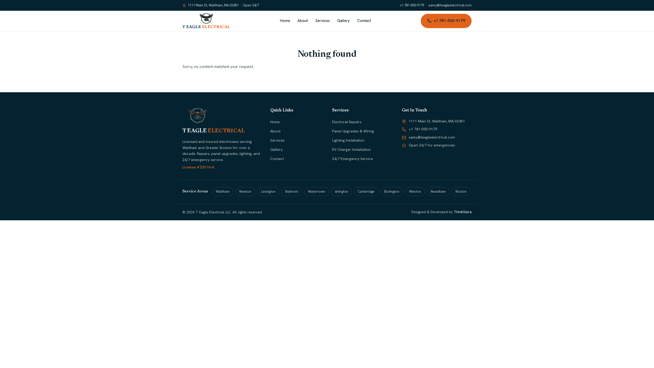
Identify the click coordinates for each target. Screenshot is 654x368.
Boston (461, 191)
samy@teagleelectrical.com (450, 5)
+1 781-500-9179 (412, 5)
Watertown (316, 191)
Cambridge (366, 191)
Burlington (391, 191)
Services (322, 20)
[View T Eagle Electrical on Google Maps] (184, 5)
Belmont (291, 191)
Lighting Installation (348, 140)
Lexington (268, 191)
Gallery (343, 20)
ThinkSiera (463, 212)
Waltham (223, 191)
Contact (364, 20)
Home (285, 20)
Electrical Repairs (346, 122)
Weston (415, 191)
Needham (438, 191)
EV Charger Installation (351, 149)
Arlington (341, 191)
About (302, 20)
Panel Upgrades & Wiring (353, 131)
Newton (245, 191)
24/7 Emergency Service (352, 158)
